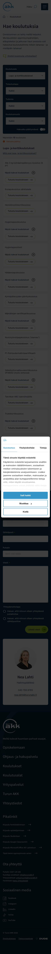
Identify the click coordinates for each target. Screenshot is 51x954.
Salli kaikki (25, 495)
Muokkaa (23, 503)
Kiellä (25, 511)
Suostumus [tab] (9, 448)
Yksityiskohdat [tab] (26, 448)
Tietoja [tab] (43, 448)
